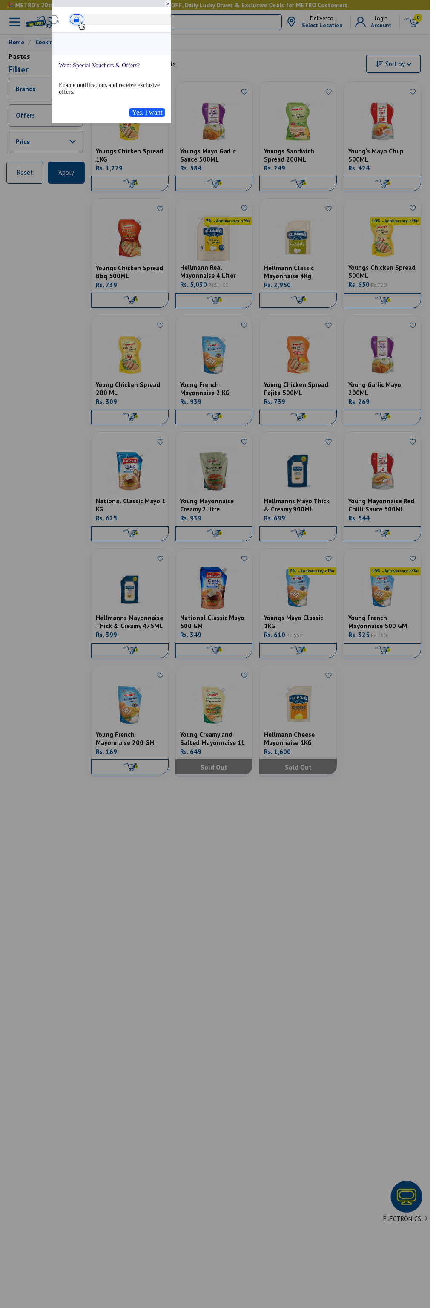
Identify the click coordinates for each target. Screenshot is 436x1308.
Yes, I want (147, 112)
